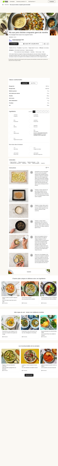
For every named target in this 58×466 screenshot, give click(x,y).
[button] (34, 112)
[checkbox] (9, 37)
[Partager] (48, 44)
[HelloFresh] (5, 1)
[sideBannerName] (29, 69)
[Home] (3, 5)
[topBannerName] (29, 9)
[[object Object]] (45, 44)
